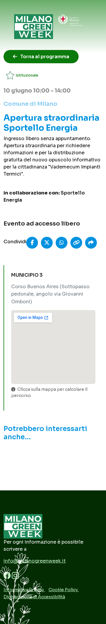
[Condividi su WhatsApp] (61, 243)
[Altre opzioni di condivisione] (91, 243)
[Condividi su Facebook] (32, 243)
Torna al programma (44, 57)
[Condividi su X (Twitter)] (47, 243)
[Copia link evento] (76, 243)
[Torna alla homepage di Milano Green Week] (33, 26)
